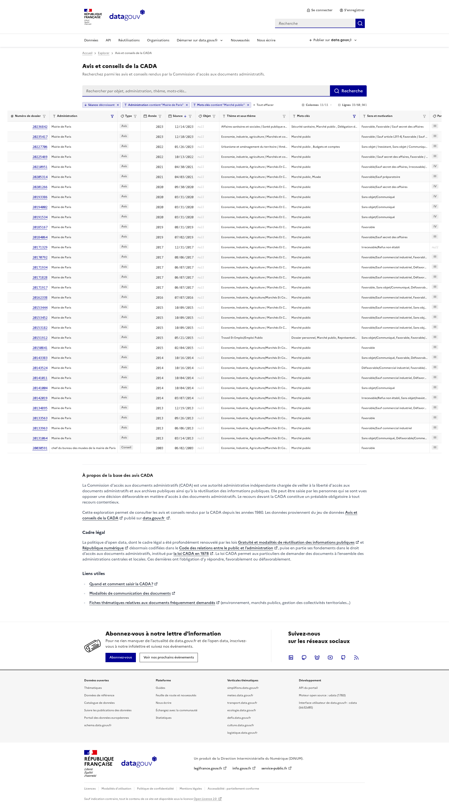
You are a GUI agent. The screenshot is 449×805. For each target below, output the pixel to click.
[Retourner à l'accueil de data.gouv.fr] (127, 16)
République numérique (103, 548)
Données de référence (99, 695)
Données (91, 40)
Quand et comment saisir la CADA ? (121, 584)
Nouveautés (240, 40)
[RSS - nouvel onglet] (356, 657)
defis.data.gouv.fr (239, 718)
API (108, 40)
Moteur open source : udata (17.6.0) (322, 695)
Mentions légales (191, 789)
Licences (90, 789)
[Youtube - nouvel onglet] (330, 657)
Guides (160, 688)
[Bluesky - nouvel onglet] (317, 657)
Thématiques (93, 688)
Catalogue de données (99, 703)
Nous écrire (266, 40)
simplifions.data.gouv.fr (243, 688)
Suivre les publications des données (107, 710)
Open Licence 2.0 (205, 799)
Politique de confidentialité (155, 789)
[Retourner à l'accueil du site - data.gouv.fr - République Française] (139, 763)
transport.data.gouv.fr (242, 703)
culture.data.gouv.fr (240, 725)
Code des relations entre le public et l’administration (226, 548)
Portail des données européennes (106, 718)
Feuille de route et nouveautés (176, 695)
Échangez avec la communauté (176, 710)
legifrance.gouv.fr (208, 768)
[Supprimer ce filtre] (187, 105)
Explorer (103, 53)
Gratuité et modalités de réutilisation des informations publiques (296, 542)
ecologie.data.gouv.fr (241, 710)
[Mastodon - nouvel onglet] (304, 657)
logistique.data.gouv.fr (242, 733)
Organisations (158, 40)
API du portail (308, 688)
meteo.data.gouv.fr (240, 695)
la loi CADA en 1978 (191, 553)
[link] (320, 10)
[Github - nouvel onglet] (343, 657)
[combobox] (320, 23)
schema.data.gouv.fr (98, 725)
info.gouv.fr (241, 768)
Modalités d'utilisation (116, 789)
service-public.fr (274, 768)
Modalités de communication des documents (130, 593)
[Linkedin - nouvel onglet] (291, 657)
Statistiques (163, 718)
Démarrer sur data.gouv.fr (197, 40)
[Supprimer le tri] (118, 105)
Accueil (87, 53)
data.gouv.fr (154, 518)
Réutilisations (129, 40)
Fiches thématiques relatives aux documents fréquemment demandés (152, 602)
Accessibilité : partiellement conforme (233, 789)
